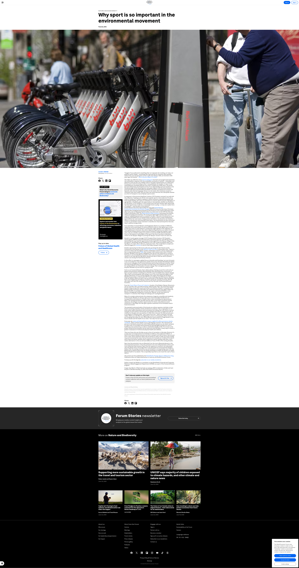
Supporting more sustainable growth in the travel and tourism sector (121, 474)
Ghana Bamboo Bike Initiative (150, 213)
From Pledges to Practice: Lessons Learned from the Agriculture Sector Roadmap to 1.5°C (136, 507)
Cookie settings (285, 564)
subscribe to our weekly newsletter (151, 360)
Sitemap (149, 561)
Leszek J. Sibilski (103, 171)
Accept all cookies (285, 560)
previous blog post (147, 180)
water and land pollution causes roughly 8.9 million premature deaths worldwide (148, 321)
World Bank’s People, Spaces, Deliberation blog (159, 356)
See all (198, 435)
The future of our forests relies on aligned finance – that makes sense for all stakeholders (162, 507)
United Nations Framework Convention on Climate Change (143, 208)
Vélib (142, 252)
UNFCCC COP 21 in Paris (150, 249)
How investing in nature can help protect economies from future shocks (187, 507)
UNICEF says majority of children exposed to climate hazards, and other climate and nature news (175, 475)
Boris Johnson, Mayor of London (148, 177)
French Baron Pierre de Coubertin (139, 285)
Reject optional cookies (285, 555)
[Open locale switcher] (2, 563)
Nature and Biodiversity (107, 11)
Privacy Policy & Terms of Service (149, 558)
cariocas (138, 245)
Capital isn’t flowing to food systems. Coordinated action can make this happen (109, 507)
